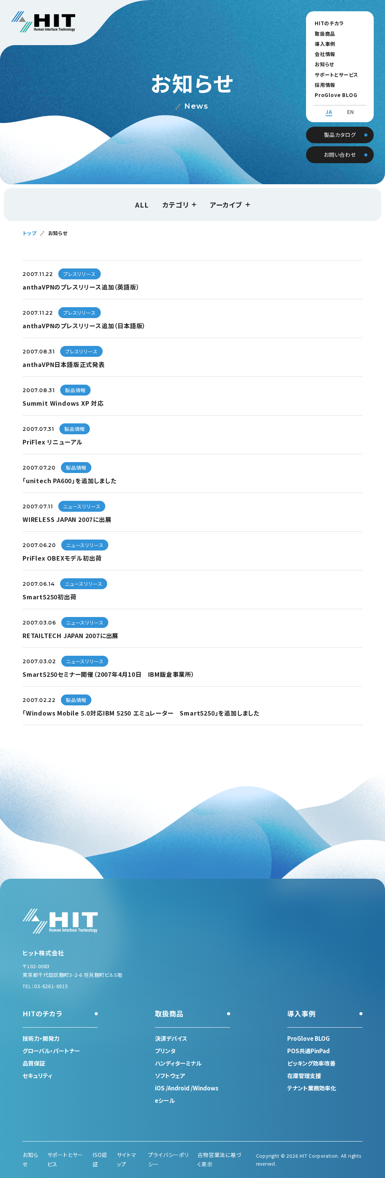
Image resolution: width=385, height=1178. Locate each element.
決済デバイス (171, 1038)
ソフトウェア (170, 1075)
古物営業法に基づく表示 (219, 1159)
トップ (29, 233)
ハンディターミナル (178, 1063)
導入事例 (325, 43)
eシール (165, 1100)
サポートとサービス (336, 74)
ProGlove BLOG (336, 95)
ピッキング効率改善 (311, 1063)
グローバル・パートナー (51, 1051)
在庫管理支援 (304, 1075)
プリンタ (165, 1051)
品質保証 (34, 1063)
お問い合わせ (340, 154)
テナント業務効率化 (311, 1088)
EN (351, 112)
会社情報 (325, 54)
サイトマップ (126, 1159)
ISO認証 (99, 1159)
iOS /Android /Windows (186, 1088)
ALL (142, 204)
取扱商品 (325, 33)
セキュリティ (37, 1075)
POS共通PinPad (308, 1051)
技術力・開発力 (41, 1038)
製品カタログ (340, 134)
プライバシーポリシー (168, 1159)
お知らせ (324, 64)
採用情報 (325, 84)
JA (329, 112)
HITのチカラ (329, 23)
